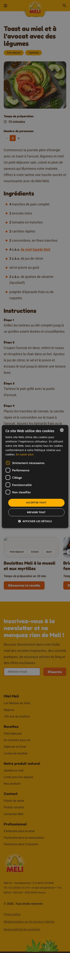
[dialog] (35, 476)
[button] (35, 521)
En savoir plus (25, 454)
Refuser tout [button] (36, 512)
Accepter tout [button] (36, 502)
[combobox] (62, 430)
